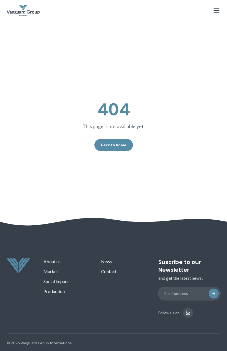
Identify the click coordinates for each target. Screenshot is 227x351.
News (106, 261)
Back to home (113, 144)
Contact (109, 271)
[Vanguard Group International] (23, 10)
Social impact (56, 281)
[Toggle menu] (216, 10)
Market (50, 271)
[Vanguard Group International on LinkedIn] (188, 313)
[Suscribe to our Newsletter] (214, 294)
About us (52, 261)
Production (54, 291)
